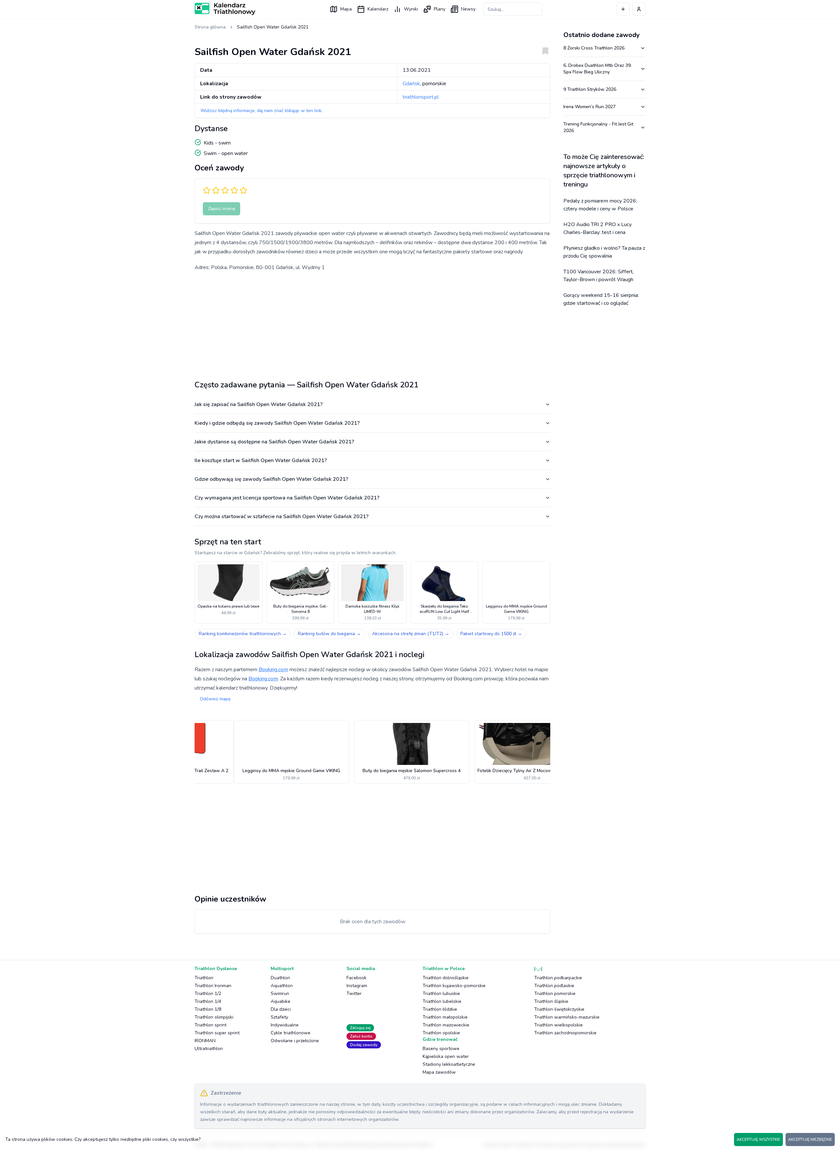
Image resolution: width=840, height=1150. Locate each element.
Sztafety (279, 1017)
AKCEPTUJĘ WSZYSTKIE (758, 1139)
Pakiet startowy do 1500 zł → (491, 634)
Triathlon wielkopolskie (558, 1025)
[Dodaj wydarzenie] (623, 9)
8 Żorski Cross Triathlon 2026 (593, 48)
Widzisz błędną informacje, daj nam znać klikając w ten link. (261, 110)
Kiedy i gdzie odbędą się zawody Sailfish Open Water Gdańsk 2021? (277, 423)
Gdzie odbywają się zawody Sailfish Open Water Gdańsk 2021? (271, 479)
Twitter (354, 993)
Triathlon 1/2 (208, 993)
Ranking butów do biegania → (329, 634)
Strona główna (210, 27)
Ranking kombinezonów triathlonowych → (243, 634)
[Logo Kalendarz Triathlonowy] (225, 9)
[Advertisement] (372, 323)
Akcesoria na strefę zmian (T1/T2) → (410, 634)
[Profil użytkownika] (638, 9)
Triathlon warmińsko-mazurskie (566, 1017)
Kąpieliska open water (446, 1056)
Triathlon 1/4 (208, 1001)
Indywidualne (285, 1025)
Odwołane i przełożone (295, 1041)
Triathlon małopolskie (445, 1017)
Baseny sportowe (441, 1048)
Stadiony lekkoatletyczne (449, 1064)
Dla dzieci (281, 1009)
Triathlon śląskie (551, 1001)
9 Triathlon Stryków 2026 (589, 89)
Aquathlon (282, 986)
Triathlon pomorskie (555, 993)
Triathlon (204, 978)
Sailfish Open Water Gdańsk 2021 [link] (272, 27)
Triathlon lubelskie (442, 1001)
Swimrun (280, 993)
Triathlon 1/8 (208, 1009)
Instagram (356, 986)
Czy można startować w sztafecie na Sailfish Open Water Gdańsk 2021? (281, 516)
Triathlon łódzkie (440, 1009)
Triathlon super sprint (217, 1033)
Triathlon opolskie (441, 1033)
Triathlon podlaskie (554, 986)
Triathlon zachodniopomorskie (565, 1033)
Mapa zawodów (439, 1072)
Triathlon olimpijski (214, 1017)
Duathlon (280, 978)
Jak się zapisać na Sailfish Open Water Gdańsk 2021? (259, 404)
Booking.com (273, 669)
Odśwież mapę (215, 699)
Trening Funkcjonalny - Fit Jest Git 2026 (598, 127)
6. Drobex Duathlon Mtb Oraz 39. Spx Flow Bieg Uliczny (597, 68)
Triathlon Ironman (213, 986)
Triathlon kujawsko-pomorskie (454, 986)
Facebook (356, 978)
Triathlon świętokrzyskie (559, 1009)
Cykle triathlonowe (290, 1033)
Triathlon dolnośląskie (446, 978)
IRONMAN (205, 1041)
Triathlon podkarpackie (558, 978)
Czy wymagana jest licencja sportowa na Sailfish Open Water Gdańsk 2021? (287, 497)
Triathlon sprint (210, 1025)
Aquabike (280, 1001)
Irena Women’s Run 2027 (589, 107)
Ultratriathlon (209, 1048)
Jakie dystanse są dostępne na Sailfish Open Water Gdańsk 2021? (274, 441)
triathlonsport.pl (421, 97)
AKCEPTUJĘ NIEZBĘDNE (810, 1139)
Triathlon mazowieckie (446, 1025)
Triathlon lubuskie (441, 993)
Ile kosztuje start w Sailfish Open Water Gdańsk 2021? (261, 460)
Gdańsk (411, 83)
